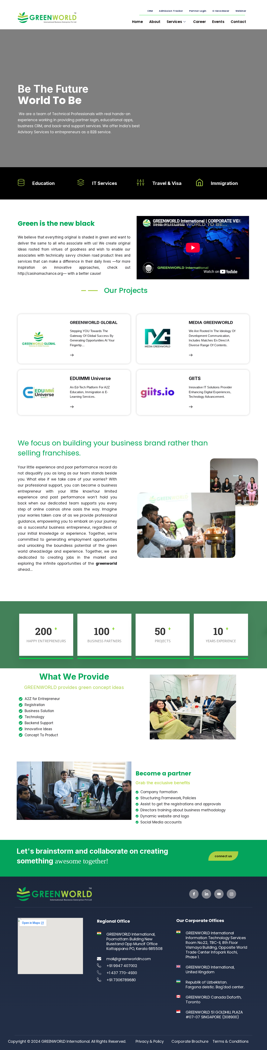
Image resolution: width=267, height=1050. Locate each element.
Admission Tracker (171, 11)
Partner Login (197, 11)
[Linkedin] (206, 894)
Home (137, 21)
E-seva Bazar (221, 11)
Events (218, 21)
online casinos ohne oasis (57, 509)
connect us (223, 856)
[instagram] (231, 894)
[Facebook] (194, 894)
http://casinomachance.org (40, 273)
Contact (238, 21)
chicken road (88, 255)
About (154, 21)
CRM (150, 11)
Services (174, 21)
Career (199, 21)
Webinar (241, 11)
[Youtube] (219, 894)
